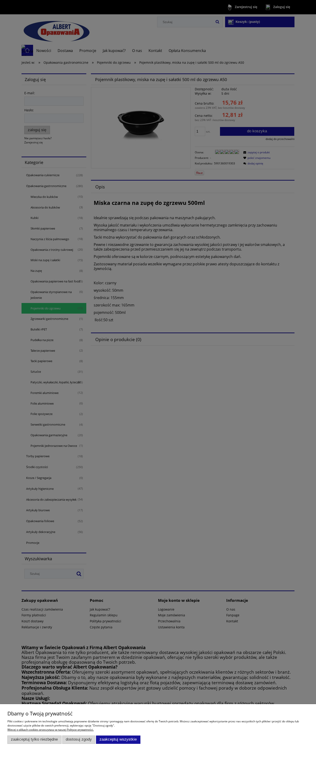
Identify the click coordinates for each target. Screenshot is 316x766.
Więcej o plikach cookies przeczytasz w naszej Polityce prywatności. (50, 730)
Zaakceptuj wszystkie (118, 739)
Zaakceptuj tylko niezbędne (34, 739)
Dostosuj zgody (79, 739)
